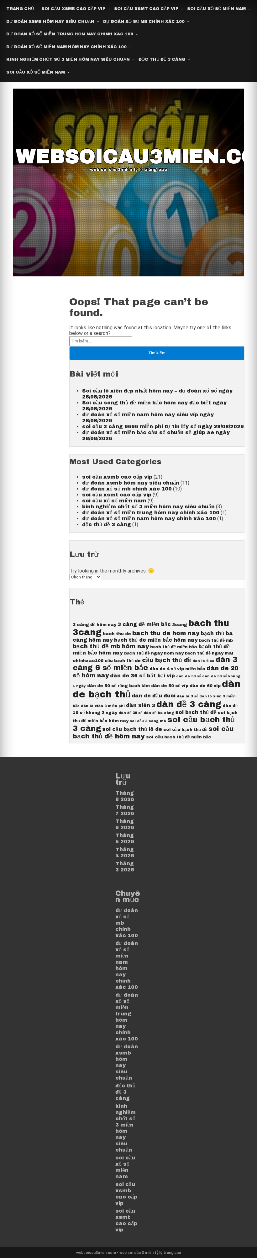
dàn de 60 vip (205, 685)
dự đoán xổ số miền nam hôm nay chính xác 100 (66, 47)
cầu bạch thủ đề (166, 660)
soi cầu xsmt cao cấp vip (146, 9)
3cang (179, 624)
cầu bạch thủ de (123, 660)
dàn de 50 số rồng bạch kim (118, 685)
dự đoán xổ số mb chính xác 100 (144, 21)
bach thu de (117, 633)
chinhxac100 (88, 660)
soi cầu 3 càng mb (148, 721)
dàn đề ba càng (159, 713)
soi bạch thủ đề (196, 712)
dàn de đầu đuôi (154, 695)
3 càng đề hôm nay (94, 624)
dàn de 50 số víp (169, 685)
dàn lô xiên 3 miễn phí (103, 706)
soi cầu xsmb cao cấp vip (73, 9)
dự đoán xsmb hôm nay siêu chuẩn (50, 21)
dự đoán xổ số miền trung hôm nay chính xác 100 (69, 34)
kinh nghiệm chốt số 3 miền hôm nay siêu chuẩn (68, 59)
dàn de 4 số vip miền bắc (177, 668)
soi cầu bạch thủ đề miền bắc (178, 737)
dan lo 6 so (203, 661)
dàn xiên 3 (140, 705)
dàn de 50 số (188, 676)
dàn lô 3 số (187, 696)
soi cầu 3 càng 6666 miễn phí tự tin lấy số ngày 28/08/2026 (163, 426)
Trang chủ (20, 9)
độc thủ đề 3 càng (162, 59)
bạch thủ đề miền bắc (173, 646)
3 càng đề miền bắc (144, 624)
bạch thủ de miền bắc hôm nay (156, 640)
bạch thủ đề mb (216, 640)
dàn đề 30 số (130, 713)
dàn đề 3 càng (188, 704)
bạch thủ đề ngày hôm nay (154, 653)
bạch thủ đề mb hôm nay (111, 646)
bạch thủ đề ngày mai (209, 653)
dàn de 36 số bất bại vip (142, 675)
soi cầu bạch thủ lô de (132, 729)
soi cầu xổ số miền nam (216, 9)
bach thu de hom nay (165, 633)
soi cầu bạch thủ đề (185, 729)
